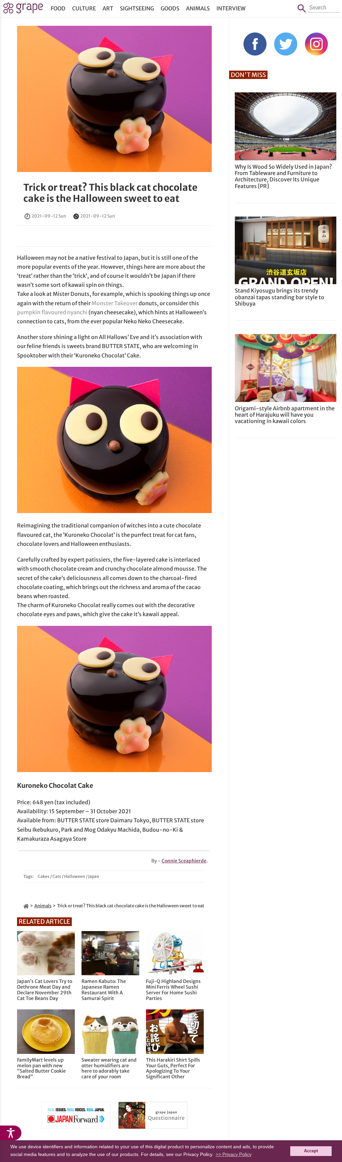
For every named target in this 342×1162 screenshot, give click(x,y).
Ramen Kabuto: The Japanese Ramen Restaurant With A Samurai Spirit (103, 990)
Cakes (43, 876)
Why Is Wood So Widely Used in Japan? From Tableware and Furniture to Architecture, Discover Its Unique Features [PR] (283, 176)
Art (108, 8)
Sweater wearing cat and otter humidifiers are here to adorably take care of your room (109, 1068)
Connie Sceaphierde (184, 861)
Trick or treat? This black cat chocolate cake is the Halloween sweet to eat (110, 193)
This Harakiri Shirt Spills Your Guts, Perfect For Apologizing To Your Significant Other (173, 1068)
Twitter (285, 44)
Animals (198, 8)
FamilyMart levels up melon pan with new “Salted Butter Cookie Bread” (41, 1068)
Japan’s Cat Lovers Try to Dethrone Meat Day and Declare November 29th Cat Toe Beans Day (44, 990)
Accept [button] (311, 1151)
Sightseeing (137, 8)
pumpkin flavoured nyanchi (52, 312)
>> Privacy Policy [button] (233, 1154)
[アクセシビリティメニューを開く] (10, 1133)
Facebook (255, 44)
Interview (230, 8)
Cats (56, 876)
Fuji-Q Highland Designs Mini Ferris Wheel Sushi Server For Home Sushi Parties (173, 990)
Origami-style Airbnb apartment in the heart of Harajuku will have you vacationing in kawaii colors (285, 414)
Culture (84, 8)
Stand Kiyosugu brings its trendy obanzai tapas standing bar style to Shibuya (279, 297)
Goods (170, 8)
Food (58, 8)
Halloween (74, 876)
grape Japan (23, 9)
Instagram (316, 44)
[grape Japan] (26, 906)
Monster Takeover (115, 303)
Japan (93, 876)
